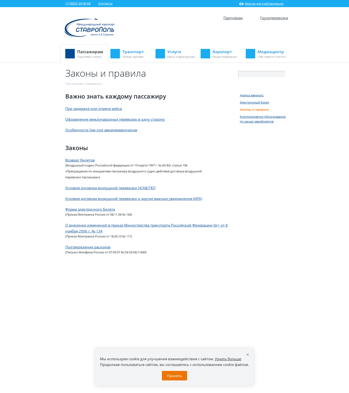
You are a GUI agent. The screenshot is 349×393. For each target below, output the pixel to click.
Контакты (105, 3)
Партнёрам (233, 17)
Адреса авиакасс (252, 95)
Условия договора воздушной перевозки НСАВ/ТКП (110, 187)
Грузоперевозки (274, 17)
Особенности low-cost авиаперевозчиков (101, 130)
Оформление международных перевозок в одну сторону (115, 119)
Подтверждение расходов (87, 247)
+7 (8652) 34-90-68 (77, 3)
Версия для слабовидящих (264, 3)
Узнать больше (228, 358)
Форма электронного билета (90, 209)
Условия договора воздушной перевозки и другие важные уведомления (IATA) (133, 198)
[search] (282, 74)
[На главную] (89, 36)
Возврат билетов (80, 160)
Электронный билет (254, 102)
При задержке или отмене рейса (93, 108)
